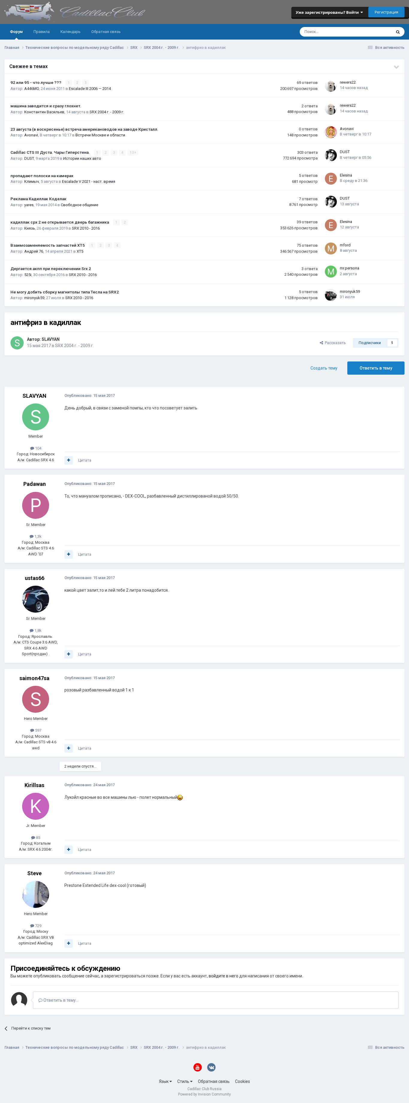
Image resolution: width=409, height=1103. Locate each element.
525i (27, 274)
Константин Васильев (44, 112)
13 (132, 152)
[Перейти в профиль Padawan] (35, 505)
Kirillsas (34, 785)
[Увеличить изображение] (180, 797)
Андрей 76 (33, 251)
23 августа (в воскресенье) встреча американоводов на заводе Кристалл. (84, 129)
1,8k (38, 630)
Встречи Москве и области (100, 135)
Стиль (183, 1081)
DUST (29, 158)
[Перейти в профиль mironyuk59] (331, 295)
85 (37, 837)
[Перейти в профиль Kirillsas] (35, 806)
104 (37, 448)
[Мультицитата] (68, 460)
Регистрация (386, 12)
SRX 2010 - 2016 (86, 228)
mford (345, 245)
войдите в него (223, 976)
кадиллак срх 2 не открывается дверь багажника (60, 222)
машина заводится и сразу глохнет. (45, 105)
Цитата (84, 460)
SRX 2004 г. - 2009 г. (107, 112)
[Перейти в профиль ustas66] (35, 599)
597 (37, 730)
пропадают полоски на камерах (41, 175)
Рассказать (334, 342)
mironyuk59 (34, 298)
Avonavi (31, 135)
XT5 (80, 251)
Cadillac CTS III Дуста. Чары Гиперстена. (50, 152)
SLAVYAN (51, 339)
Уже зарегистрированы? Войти (328, 12)
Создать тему (323, 368)
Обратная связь (106, 31)
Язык (164, 1081)
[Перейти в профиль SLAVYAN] (17, 342)
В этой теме (373, 32)
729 (37, 925)
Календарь (70, 31)
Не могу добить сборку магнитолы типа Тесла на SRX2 (64, 292)
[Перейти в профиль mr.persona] (331, 272)
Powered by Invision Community (204, 1094)
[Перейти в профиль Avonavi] (331, 132)
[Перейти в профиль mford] (331, 248)
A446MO (31, 88)
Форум (16, 31)
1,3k (38, 536)
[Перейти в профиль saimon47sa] (35, 699)
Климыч (31, 181)
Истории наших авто (82, 158)
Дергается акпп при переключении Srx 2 (50, 268)
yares (29, 205)
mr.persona (349, 268)
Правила (42, 31)
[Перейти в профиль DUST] (331, 155)
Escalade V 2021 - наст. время (88, 181)
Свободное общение (79, 205)
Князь (29, 228)
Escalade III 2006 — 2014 (90, 88)
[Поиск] (398, 32)
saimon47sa (34, 678)
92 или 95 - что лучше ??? (36, 82)
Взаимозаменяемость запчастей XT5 (48, 245)
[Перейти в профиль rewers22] (331, 86)
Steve (34, 873)
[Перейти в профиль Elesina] (331, 179)
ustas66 (34, 578)
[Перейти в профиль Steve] (35, 894)
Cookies (242, 1081)
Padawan (34, 484)
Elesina (346, 175)
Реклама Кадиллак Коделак (38, 198)
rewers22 (348, 82)
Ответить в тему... (60, 1000)
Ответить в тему (376, 368)
